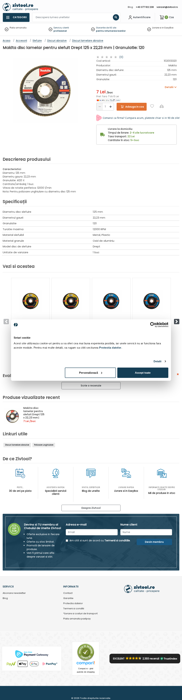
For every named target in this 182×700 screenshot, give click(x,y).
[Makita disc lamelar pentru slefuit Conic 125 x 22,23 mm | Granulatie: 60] (70, 301)
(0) (121, 57)
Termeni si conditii (73, 608)
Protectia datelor (73, 603)
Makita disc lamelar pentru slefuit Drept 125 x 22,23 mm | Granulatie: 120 (33, 414)
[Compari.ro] (85, 664)
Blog (130, 7)
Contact (68, 593)
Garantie (68, 598)
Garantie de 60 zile (106, 27)
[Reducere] (100, 106)
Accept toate (143, 372)
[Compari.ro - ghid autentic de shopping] (86, 652)
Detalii (158, 361)
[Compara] (162, 106)
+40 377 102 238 (145, 7)
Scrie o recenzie (91, 385)
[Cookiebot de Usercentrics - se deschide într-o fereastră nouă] (152, 324)
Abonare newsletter (14, 593)
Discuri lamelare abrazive (17, 445)
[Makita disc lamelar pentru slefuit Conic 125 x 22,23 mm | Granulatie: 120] (30, 301)
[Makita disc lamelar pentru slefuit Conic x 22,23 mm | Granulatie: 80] (151, 301)
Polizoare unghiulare (43, 445)
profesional (60, 30)
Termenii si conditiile (117, 540)
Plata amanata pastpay (77, 618)
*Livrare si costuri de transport (80, 613)
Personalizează (88, 372)
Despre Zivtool (91, 508)
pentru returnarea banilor (111, 30)
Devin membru (154, 542)
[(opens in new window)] (108, 100)
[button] (176, 321)
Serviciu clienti (61, 27)
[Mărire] (110, 106)
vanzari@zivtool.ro (167, 7)
